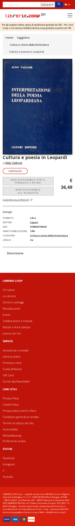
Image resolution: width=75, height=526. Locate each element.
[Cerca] (59, 4)
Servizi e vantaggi (13, 302)
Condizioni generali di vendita (21, 417)
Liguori (34, 222)
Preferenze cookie (14, 441)
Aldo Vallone (13, 163)
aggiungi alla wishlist (16, 199)
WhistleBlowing (12, 435)
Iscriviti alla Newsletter (16, 381)
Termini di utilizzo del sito (18, 423)
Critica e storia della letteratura (29, 44)
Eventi (6, 314)
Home (9, 37)
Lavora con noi (12, 333)
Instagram (9, 464)
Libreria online (11, 356)
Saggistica (23, 37)
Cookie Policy (11, 404)
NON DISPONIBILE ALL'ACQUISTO (28, 191)
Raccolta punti (11, 308)
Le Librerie (9, 296)
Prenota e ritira (12, 363)
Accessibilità (10, 429)
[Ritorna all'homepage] (25, 15)
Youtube (8, 476)
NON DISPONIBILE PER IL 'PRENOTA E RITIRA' (28, 181)
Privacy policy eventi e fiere (19, 410)
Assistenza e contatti (16, 350)
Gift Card (8, 375)
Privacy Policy (11, 398)
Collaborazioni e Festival (17, 321)
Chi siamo (9, 290)
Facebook (9, 458)
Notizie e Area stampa (16, 327)
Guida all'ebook (12, 369)
